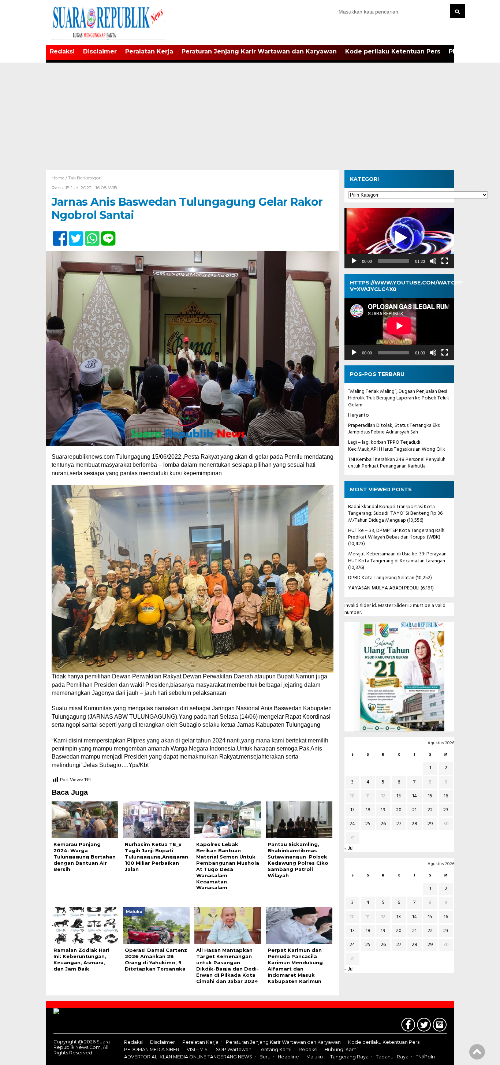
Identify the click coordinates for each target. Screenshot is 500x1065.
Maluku (314, 1057)
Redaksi (62, 51)
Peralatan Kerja (149, 51)
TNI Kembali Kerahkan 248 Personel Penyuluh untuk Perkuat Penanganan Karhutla (396, 462)
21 (414, 810)
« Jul (349, 849)
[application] (399, 238)
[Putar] (354, 261)
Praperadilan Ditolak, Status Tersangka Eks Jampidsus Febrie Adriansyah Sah (394, 428)
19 (383, 810)
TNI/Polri (425, 1057)
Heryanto (358, 415)
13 (398, 796)
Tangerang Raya (349, 1057)
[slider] (393, 261)
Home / (60, 177)
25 (367, 824)
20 (399, 810)
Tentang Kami (275, 1049)
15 (430, 796)
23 (445, 810)
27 (398, 824)
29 (430, 824)
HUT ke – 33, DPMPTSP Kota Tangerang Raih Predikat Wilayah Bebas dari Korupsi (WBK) (396, 533)
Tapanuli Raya (392, 1057)
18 (368, 810)
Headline (288, 1057)
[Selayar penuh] (444, 261)
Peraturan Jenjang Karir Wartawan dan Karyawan (259, 51)
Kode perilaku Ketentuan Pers (392, 51)
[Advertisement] (250, 115)
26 (383, 824)
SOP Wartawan (233, 1049)
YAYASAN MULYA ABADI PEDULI (383, 588)
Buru (265, 1057)
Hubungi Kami (341, 1049)
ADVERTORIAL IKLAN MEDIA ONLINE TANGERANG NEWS (188, 1057)
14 (414, 796)
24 (352, 824)
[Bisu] (433, 261)
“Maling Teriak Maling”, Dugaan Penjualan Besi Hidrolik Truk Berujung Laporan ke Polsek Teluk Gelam (398, 398)
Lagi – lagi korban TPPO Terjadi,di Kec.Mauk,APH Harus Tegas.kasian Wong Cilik (396, 446)
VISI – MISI (198, 1049)
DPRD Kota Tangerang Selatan (381, 578)
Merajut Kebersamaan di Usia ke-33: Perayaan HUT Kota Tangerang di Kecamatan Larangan (397, 557)
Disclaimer (100, 51)
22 (430, 810)
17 (352, 810)
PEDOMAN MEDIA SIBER (151, 1049)
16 (446, 796)
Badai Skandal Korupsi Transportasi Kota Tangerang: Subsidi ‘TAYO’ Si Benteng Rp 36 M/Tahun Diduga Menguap (395, 514)
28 (414, 824)
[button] (399, 238)
